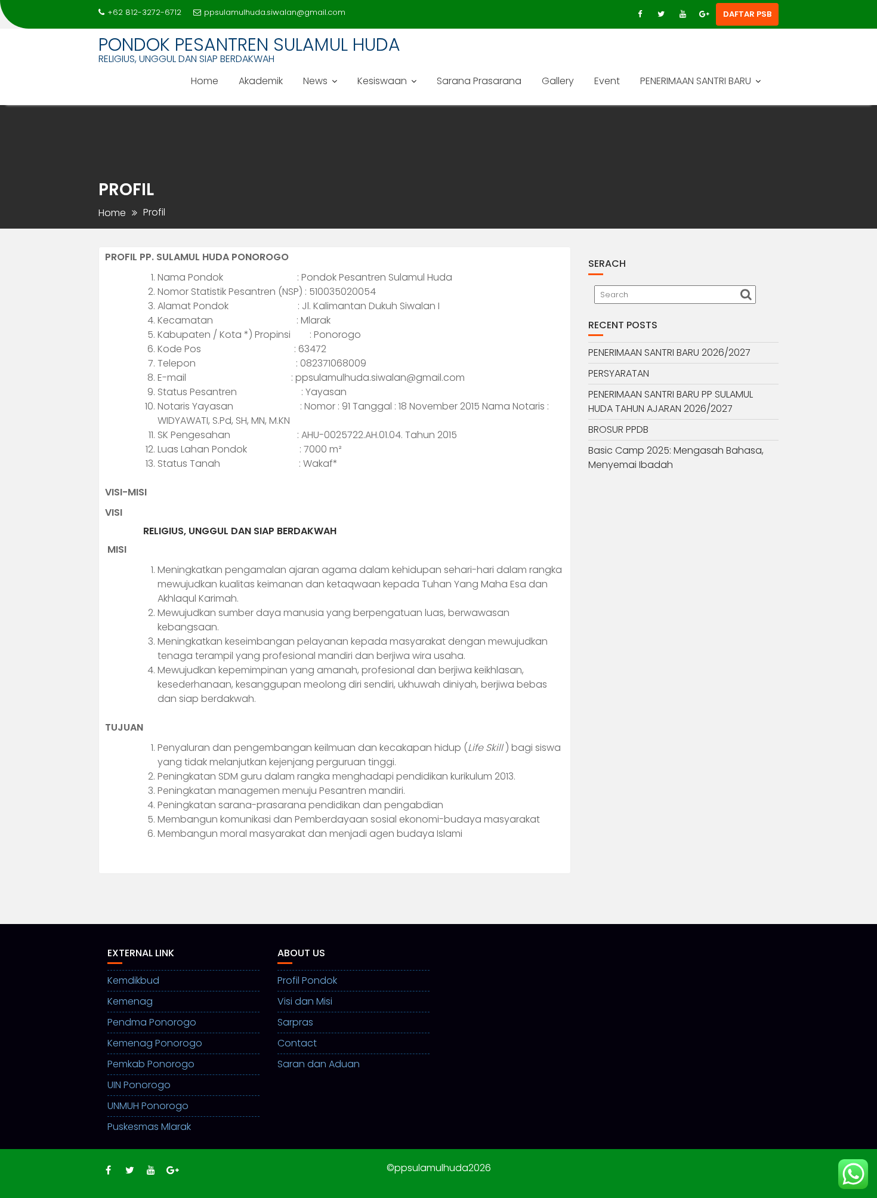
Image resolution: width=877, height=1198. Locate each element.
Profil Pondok (307, 980)
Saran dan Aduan (318, 1064)
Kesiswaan (382, 81)
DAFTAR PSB (747, 14)
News (315, 81)
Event (607, 81)
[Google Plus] (704, 14)
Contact (297, 1043)
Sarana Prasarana (479, 81)
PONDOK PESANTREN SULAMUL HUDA (249, 44)
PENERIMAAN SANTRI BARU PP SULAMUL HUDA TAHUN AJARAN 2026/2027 (670, 401)
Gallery (558, 81)
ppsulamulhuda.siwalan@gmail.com (274, 12)
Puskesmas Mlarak (149, 1127)
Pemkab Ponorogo (150, 1064)
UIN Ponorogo (139, 1085)
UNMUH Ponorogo (148, 1106)
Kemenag (130, 1001)
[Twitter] (661, 14)
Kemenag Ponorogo (154, 1043)
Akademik (261, 81)
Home (204, 81)
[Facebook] (639, 14)
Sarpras (295, 1022)
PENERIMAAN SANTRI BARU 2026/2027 (669, 352)
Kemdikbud (133, 980)
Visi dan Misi (304, 1001)
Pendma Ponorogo (151, 1022)
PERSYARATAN (618, 373)
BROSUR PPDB (618, 429)
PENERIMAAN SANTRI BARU (695, 81)
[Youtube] (682, 14)
